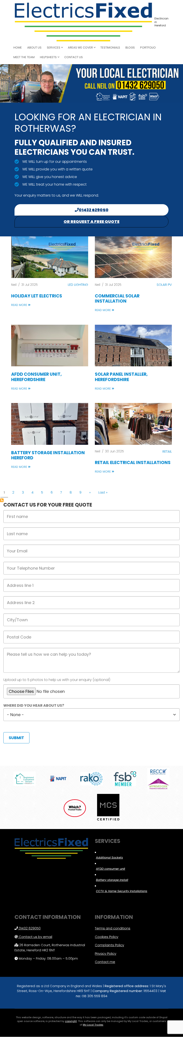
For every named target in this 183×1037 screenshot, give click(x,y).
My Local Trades (93, 1024)
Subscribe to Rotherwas (2, 500)
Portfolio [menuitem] (148, 47)
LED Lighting (78, 284)
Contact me (105, 961)
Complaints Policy (109, 945)
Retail (167, 451)
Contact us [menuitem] (73, 57)
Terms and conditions (112, 928)
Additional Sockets (109, 857)
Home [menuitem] (17, 47)
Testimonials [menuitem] (110, 47)
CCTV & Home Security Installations (121, 891)
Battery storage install (112, 880)
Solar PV (164, 284)
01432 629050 (93, 210)
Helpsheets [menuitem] (47, 58)
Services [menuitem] (52, 48)
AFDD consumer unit (110, 869)
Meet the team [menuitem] (24, 57)
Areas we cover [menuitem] (79, 48)
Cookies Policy (106, 936)
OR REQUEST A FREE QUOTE (91, 221)
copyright (71, 1021)
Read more (19, 305)
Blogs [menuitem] (130, 47)
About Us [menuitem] (34, 47)
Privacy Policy (105, 953)
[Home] (83, 21)
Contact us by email (35, 936)
